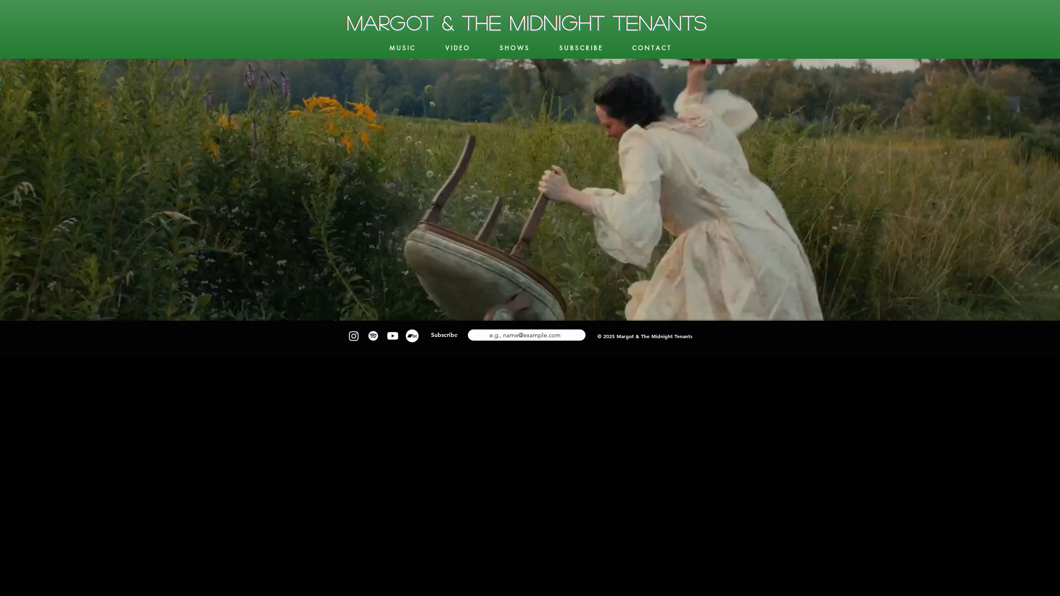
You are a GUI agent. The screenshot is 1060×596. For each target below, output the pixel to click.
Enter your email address (512, 326)
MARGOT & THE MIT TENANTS (527, 22)
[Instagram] (353, 335)
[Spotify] (373, 335)
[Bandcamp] (412, 335)
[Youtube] (392, 335)
